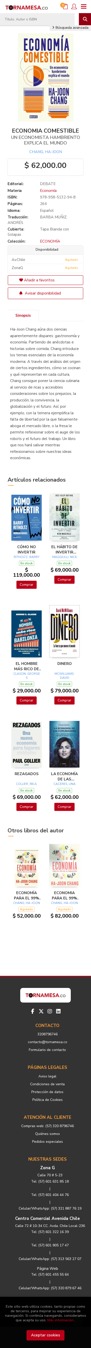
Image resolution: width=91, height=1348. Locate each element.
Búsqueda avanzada (71, 27)
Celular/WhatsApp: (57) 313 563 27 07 (50, 1258)
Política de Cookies (47, 1099)
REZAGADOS (27, 773)
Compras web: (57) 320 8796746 (47, 1126)
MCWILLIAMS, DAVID (64, 676)
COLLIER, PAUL (26, 784)
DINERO (64, 663)
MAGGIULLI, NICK (64, 557)
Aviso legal (47, 1076)
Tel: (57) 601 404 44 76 (50, 1194)
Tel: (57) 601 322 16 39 (50, 1231)
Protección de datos (47, 1092)
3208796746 (47, 1034)
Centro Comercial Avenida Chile (47, 1218)
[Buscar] (85, 19)
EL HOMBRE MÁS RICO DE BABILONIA (26, 666)
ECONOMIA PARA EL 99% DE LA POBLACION (64, 895)
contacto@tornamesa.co (47, 1042)
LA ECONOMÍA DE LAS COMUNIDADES (64, 776)
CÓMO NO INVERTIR (26, 549)
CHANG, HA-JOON (45, 151)
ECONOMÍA (50, 241)
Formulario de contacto (47, 1049)
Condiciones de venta (47, 1084)
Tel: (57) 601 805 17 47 (50, 1245)
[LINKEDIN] (58, 1011)
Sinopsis (23, 315)
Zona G (47, 1168)
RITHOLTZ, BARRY (26, 557)
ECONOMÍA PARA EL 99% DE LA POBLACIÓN (26, 895)
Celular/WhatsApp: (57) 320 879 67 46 (50, 1288)
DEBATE (48, 183)
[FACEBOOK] (32, 1011)
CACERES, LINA (65, 784)
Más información (60, 1320)
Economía (48, 190)
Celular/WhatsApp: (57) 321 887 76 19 (50, 1208)
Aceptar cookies (45, 1335)
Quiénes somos (47, 1133)
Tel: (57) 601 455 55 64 (50, 1274)
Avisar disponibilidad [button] (42, 293)
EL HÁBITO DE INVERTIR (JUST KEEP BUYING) (64, 549)
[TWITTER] (41, 1011)
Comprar (26, 584)
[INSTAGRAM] (50, 1011)
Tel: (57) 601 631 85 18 (50, 1181)
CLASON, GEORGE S (26, 676)
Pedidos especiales (47, 1141)
